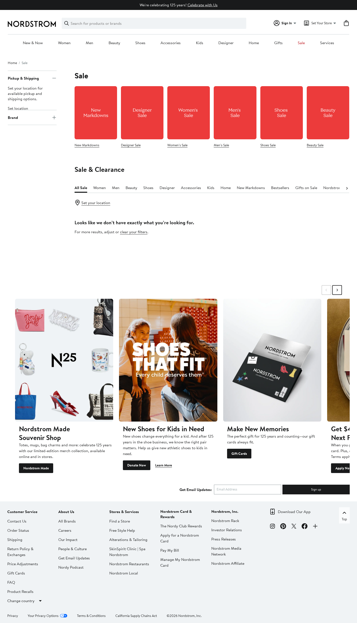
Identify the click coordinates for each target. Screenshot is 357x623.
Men (89, 43)
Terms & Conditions (91, 615)
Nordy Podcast (71, 567)
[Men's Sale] (235, 112)
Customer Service (22, 511)
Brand (13, 117)
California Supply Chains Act (136, 615)
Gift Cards (239, 453)
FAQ (11, 582)
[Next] (346, 188)
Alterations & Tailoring (128, 539)
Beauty (114, 43)
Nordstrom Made (36, 468)
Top (344, 519)
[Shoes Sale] (281, 112)
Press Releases (223, 539)
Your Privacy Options (43, 615)
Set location (18, 108)
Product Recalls (20, 591)
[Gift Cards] (272, 360)
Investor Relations (226, 529)
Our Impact (67, 539)
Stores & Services (124, 511)
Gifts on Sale (306, 187)
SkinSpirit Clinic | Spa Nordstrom (127, 551)
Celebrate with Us (202, 5)
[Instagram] (272, 527)
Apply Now (343, 468)
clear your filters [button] (133, 231)
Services (327, 43)
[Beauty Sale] (328, 112)
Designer (226, 43)
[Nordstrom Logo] (32, 24)
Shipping (14, 539)
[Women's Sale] (188, 112)
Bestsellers (280, 187)
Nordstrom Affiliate (227, 563)
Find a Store (119, 521)
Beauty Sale (315, 145)
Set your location (95, 202)
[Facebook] (304, 527)
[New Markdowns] (96, 112)
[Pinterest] (283, 527)
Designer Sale (131, 145)
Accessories (171, 43)
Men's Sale (221, 145)
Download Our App (294, 511)
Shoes (140, 43)
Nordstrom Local (123, 573)
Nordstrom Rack (225, 520)
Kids (199, 43)
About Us (66, 511)
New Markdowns (87, 145)
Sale (301, 43)
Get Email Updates (74, 558)
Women (64, 43)
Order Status (18, 530)
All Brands (67, 521)
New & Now (33, 43)
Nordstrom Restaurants (129, 563)
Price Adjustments (22, 563)
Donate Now (136, 465)
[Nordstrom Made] (64, 360)
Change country (20, 600)
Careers (64, 530)
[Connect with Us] (315, 527)
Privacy (12, 615)
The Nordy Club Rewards (181, 526)
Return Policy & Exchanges (20, 551)
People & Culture (72, 548)
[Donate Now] (168, 360)
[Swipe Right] (337, 290)
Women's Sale (177, 145)
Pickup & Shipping (23, 78)
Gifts (278, 43)
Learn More (163, 465)
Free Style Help (122, 530)
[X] (294, 527)
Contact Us (16, 521)
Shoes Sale (268, 145)
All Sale (81, 187)
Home (254, 43)
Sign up (316, 489)
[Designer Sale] (142, 112)
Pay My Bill (169, 550)
